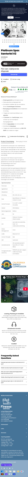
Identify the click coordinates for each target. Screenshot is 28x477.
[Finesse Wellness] (1, 468)
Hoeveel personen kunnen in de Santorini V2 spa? (12, 363)
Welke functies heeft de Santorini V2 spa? (12, 368)
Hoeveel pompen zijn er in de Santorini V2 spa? (12, 381)
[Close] (26, 4)
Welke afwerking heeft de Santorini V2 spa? (12, 377)
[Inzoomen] (24, 35)
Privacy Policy (9, 14)
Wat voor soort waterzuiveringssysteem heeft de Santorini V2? (11, 372)
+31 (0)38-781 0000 (6, 416)
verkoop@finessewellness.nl (8, 418)
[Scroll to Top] (25, 469)
